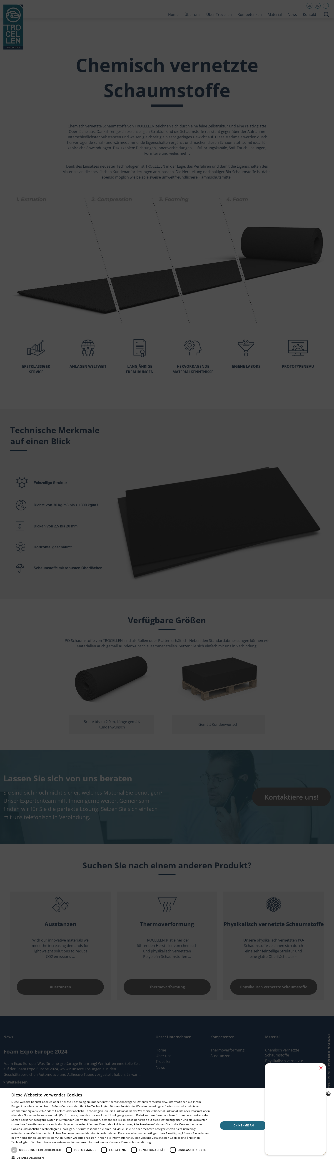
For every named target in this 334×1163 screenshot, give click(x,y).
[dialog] (167, 581)
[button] (111, 1157)
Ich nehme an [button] (243, 1125)
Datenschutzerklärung (136, 1142)
